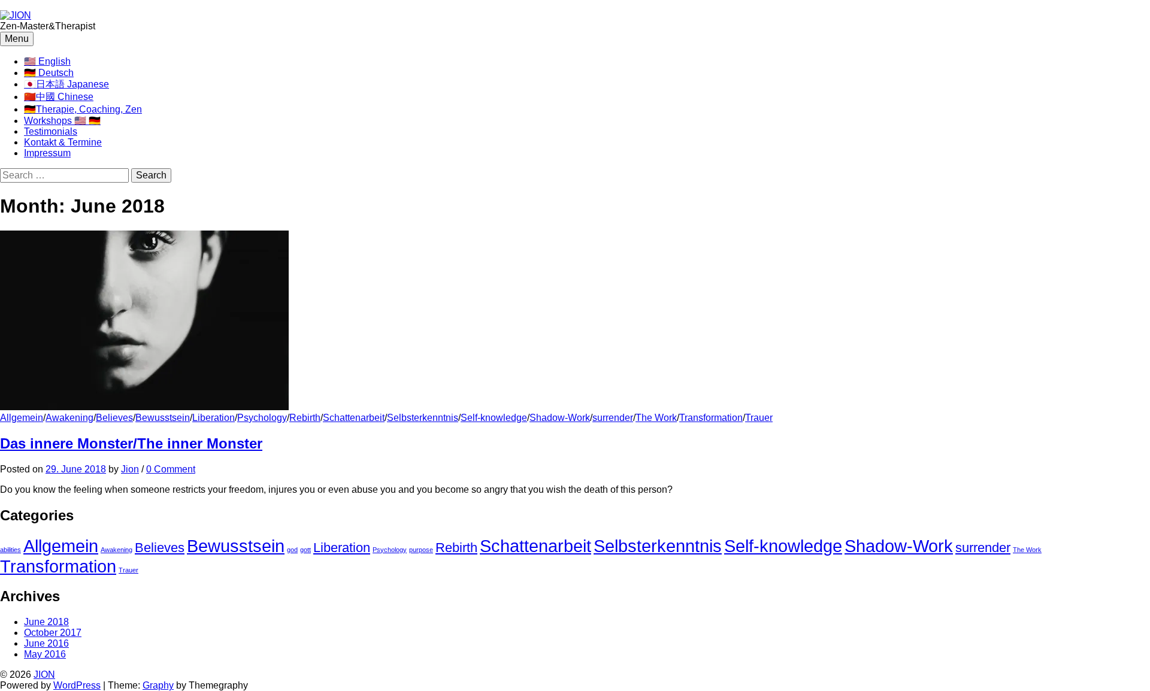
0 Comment (170, 469)
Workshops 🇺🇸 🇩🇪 (62, 121)
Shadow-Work (559, 418)
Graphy (158, 685)
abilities (10, 549)
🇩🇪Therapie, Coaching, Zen (83, 109)
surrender (612, 418)
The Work (656, 418)
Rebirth (304, 418)
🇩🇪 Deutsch (49, 73)
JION (44, 674)
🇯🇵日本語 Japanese (66, 84)
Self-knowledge (494, 418)
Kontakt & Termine (63, 142)
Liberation (213, 418)
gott (305, 549)
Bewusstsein (162, 418)
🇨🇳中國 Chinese (58, 97)
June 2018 (46, 622)
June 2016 (46, 643)
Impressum (47, 153)
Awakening (69, 418)
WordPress (77, 685)
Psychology (262, 418)
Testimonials (50, 131)
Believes (114, 418)
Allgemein (21, 418)
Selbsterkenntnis (422, 418)
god (292, 549)
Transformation (711, 418)
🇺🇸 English (47, 61)
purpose (421, 549)
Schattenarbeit (354, 418)
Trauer (759, 418)
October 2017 (52, 633)
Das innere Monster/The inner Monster (131, 443)
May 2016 (45, 654)
